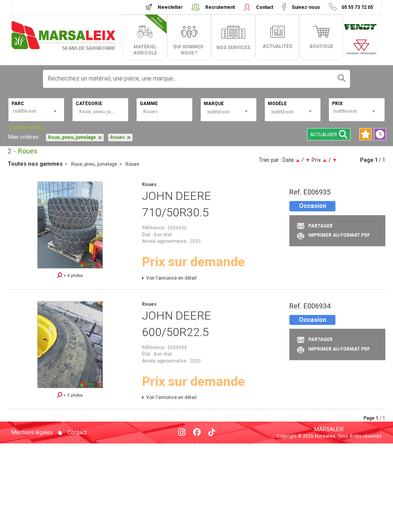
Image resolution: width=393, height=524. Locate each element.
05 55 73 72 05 (356, 7)
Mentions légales (32, 432)
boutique (321, 46)
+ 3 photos (72, 395)
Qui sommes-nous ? (189, 50)
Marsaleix (329, 429)
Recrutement (220, 7)
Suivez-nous (306, 7)
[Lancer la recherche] (341, 79)
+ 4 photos (72, 275)
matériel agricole (149, 36)
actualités (277, 46)
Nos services (233, 47)
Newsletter (170, 7)
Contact (264, 7)
